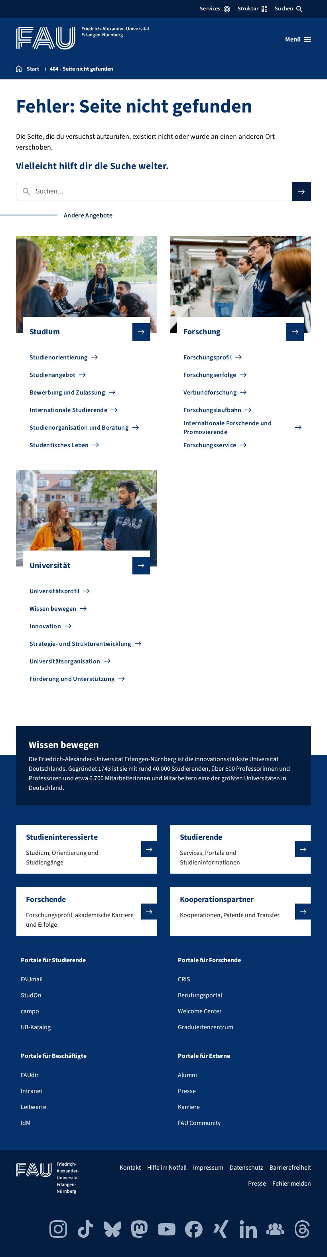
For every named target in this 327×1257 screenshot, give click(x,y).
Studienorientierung (59, 357)
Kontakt (130, 1167)
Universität (50, 565)
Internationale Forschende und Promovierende (227, 427)
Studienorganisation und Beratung (79, 427)
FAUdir (30, 1075)
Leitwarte (33, 1107)
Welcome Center (200, 1011)
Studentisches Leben (59, 445)
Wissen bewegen (53, 608)
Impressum (208, 1167)
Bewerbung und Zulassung (67, 392)
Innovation (45, 626)
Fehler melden (291, 1183)
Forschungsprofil (207, 357)
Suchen (284, 9)
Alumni (187, 1075)
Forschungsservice (209, 445)
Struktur (248, 9)
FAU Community (199, 1123)
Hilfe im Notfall (167, 1167)
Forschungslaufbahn (212, 410)
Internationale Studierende (68, 410)
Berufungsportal (200, 995)
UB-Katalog (36, 1027)
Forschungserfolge (209, 375)
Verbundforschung (209, 392)
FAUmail (32, 979)
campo (30, 1011)
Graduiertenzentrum (205, 1027)
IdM (26, 1123)
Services (210, 9)
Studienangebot (52, 375)
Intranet (31, 1091)
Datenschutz (246, 1167)
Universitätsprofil (55, 591)
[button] (86, 849)
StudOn (31, 995)
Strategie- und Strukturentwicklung (80, 643)
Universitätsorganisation (65, 661)
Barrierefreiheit (290, 1167)
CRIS (184, 979)
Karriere (189, 1107)
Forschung (202, 331)
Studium (45, 331)
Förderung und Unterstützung (72, 679)
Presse (187, 1091)
